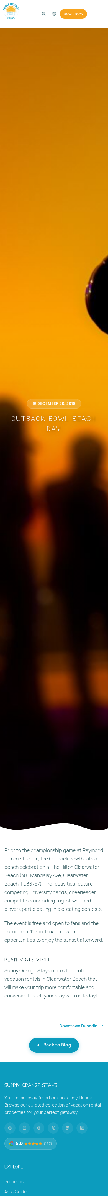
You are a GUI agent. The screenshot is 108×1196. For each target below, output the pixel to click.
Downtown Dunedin (78, 1025)
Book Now (73, 14)
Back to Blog (57, 1045)
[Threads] (38, 1128)
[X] (53, 1128)
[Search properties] (43, 14)
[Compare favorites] (54, 14)
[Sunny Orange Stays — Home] (11, 11)
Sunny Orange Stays (31, 1084)
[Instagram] (24, 1128)
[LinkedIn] (82, 1128)
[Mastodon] (67, 1128)
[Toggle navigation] (93, 13)
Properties (14, 1182)
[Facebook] (10, 1128)
